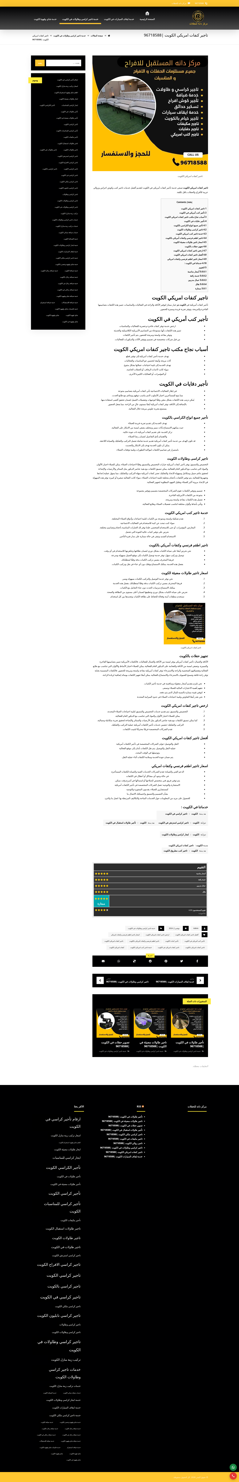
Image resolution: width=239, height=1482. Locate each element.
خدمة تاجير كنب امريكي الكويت (191, 233)
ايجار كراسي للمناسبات (70, 105)
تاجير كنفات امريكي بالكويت (195, 947)
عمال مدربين (197, 280)
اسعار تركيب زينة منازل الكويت (67, 86)
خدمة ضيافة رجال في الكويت (68, 283)
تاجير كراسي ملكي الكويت (69, 181)
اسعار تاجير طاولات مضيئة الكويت (189, 242)
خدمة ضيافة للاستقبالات (70, 302)
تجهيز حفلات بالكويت (195, 246)
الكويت (183, 304)
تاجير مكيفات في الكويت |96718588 (125, 1138)
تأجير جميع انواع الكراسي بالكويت (190, 225)
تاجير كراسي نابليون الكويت (68, 188)
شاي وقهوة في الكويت (70, 321)
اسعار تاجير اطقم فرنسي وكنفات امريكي (186, 259)
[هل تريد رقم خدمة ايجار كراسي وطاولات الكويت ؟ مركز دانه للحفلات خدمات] (198, 18)
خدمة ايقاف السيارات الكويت (68, 251)
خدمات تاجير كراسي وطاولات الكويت (65, 220)
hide (190, 202)
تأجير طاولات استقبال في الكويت (120, 822)
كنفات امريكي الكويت (116, 947)
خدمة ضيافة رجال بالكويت (69, 277)
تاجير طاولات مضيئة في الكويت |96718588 (122, 1121)
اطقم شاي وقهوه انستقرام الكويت (66, 92)
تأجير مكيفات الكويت (70, 137)
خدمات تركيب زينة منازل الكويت (67, 226)
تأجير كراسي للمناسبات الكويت (67, 130)
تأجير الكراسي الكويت (47, 105)
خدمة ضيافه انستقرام (47, 302)
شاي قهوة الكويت (72, 315)
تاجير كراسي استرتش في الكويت (174, 822)
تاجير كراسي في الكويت (176, 813)
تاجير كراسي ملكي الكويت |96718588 (124, 1134)
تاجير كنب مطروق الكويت (175, 850)
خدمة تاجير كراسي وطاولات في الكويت (141, 928)
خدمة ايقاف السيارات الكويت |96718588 (123, 1156)
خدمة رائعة (198, 275)
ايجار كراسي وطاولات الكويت (175, 834)
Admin (195, 928)
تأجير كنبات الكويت (171, 941)
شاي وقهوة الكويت (52, 315)
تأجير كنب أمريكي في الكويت (192, 212)
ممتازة (200, 288)
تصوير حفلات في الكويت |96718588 (125, 1125)
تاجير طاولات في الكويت (48, 150)
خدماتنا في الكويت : (195, 263)
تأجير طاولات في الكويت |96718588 (125, 1116)
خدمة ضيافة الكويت (71, 270)
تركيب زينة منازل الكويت (69, 213)
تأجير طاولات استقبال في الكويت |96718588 (121, 1129)
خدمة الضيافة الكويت (71, 239)
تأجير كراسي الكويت (71, 124)
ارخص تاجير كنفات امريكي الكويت (189, 250)
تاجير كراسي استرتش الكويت (68, 156)
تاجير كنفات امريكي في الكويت (168, 947)
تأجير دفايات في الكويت (195, 221)
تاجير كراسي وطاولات (70, 194)
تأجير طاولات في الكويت (69, 111)
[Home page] (109, 35)
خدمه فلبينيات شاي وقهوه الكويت (66, 309)
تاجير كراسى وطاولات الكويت (191, 229)
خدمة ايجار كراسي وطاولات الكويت (66, 245)
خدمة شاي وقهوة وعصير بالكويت (66, 264)
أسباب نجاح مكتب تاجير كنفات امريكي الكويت (185, 217)
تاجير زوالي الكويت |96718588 (127, 1143)
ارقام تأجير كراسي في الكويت (67, 80)
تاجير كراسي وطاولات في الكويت (66, 207)
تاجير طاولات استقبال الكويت (68, 143)
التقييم (202, 267)
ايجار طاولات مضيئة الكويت (68, 99)
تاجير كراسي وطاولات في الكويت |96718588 (121, 1147)
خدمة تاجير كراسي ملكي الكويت (67, 258)
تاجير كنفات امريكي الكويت (193, 208)
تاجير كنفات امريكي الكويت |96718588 (124, 1152)
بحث (40, 63)
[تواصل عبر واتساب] (233, 1467)
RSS (139, 1106)
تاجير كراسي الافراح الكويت (68, 162)
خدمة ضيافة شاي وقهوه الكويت (67, 296)
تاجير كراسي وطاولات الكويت (67, 200)
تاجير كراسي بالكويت (49, 169)
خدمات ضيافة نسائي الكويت (68, 232)
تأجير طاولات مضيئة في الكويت (67, 118)
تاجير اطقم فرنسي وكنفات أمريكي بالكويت (186, 238)
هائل (200, 284)
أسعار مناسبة (197, 271)
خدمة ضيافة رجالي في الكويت (67, 290)
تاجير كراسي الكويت (71, 169)
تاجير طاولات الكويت (70, 150)
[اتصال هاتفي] (233, 1476)
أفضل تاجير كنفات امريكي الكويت (190, 254)
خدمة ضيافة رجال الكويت (49, 270)
